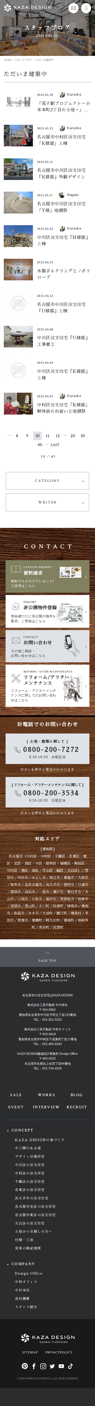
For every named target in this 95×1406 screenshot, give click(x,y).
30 (83, 436)
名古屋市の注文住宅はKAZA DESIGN (47, 995)
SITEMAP (30, 1352)
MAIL (73, 8)
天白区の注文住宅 (30, 1223)
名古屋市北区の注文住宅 (35, 1206)
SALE (16, 1095)
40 (39, 445)
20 (72, 436)
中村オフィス (26, 1281)
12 (58, 436)
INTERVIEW (46, 1107)
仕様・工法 (24, 1240)
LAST (55, 444)
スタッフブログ (23, 59)
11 (47, 436)
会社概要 (22, 1298)
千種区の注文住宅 (30, 1181)
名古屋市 (16, 856)
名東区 (74, 856)
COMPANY (23, 1264)
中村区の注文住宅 (30, 1173)
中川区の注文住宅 (30, 1165)
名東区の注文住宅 (30, 1189)
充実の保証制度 (28, 1248)
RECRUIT (77, 1107)
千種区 (60, 856)
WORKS (46, 1095)
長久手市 (53, 885)
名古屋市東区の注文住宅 (35, 1215)
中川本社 (22, 1290)
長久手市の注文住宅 (31, 1198)
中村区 (46, 856)
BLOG (77, 1095)
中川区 (31, 856)
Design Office (29, 1273)
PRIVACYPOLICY (59, 1352)
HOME (7, 59)
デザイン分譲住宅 (30, 1156)
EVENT (16, 1107)
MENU (86, 8)
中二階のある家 (28, 1148)
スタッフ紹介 (26, 1307)
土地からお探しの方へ (33, 1231)
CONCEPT (22, 1130)
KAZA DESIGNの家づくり (40, 1140)
